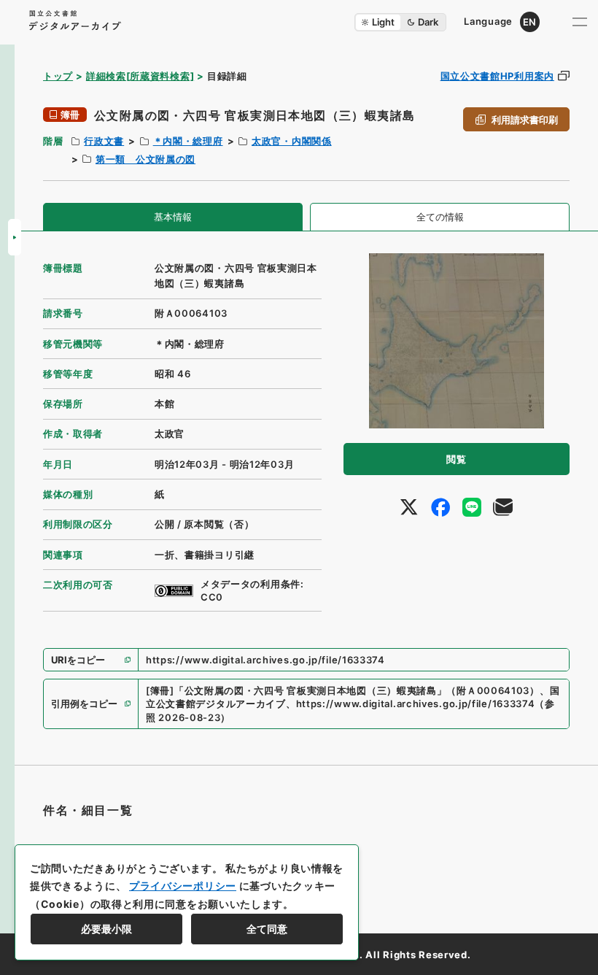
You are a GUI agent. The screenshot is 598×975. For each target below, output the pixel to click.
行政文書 (104, 141)
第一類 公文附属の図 (145, 159)
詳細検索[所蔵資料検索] (140, 76)
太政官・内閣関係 (292, 141)
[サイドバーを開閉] (14, 237)
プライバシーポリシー (182, 885)
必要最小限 (106, 928)
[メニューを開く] (580, 22)
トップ (58, 76)
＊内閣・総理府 (188, 141)
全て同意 (266, 928)
